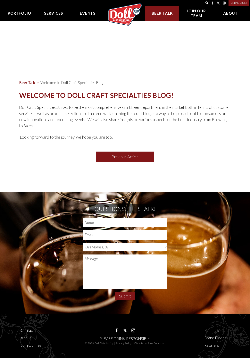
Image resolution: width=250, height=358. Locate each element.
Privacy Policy (124, 343)
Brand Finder (215, 337)
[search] (206, 3)
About (26, 337)
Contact (27, 330)
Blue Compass (156, 343)
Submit (125, 296)
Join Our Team (33, 345)
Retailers (211, 345)
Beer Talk (27, 82)
